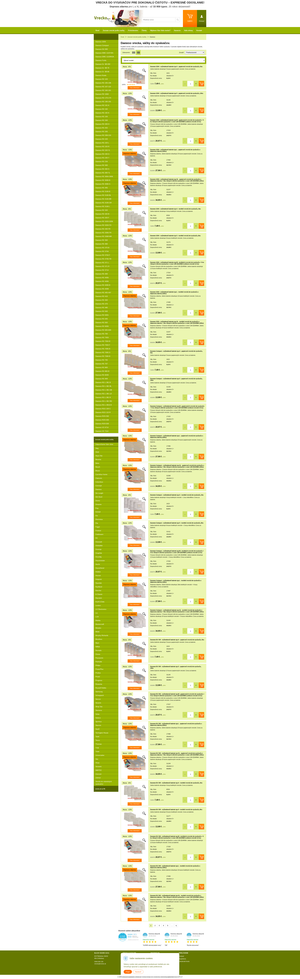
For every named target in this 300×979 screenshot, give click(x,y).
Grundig (98, 557)
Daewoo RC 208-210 (103, 135)
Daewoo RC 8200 (102, 375)
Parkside (99, 662)
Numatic (99, 650)
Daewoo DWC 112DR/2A (105, 57)
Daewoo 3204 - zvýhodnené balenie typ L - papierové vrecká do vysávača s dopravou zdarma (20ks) (175, 150)
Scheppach (100, 695)
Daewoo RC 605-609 (103, 330)
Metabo (98, 628)
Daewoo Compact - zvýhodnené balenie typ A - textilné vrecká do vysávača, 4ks (177, 495)
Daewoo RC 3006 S (103, 184)
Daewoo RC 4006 (102, 281)
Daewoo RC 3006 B (103, 180)
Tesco (98, 740)
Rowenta (99, 684)
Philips (98, 665)
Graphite (99, 553)
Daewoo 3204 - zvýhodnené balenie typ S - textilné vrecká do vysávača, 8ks (175, 235)
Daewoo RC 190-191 (103, 102)
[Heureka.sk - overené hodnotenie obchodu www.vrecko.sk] (129, 940)
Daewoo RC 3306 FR (103, 233)
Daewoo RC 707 (102, 364)
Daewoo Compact (102, 45)
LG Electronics (101, 609)
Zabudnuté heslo (184, 961)
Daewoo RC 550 (102, 322)
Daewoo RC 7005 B (103, 349)
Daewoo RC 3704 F (103, 255)
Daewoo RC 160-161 (103, 90)
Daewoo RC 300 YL (103, 173)
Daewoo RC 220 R (102, 146)
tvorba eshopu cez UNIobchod (151, 977)
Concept (99, 486)
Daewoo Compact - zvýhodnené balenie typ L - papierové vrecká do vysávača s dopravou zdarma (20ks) (176, 436)
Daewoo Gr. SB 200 (103, 64)
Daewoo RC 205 (102, 131)
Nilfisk (98, 647)
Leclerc (98, 605)
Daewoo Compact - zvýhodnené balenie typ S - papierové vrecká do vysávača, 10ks (176, 379)
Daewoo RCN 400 (102, 420)
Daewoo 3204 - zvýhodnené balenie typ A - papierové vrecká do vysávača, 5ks (176, 66)
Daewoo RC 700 (102, 334)
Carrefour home (101, 474)
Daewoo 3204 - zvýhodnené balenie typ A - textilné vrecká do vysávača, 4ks (175, 209)
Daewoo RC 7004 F (103, 345)
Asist (97, 452)
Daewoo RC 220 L (102, 143)
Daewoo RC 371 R (102, 266)
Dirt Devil (99, 497)
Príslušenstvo (133, 30)
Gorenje (98, 549)
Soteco (98, 718)
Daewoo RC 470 (102, 304)
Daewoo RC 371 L (102, 263)
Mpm (97, 643)
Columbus (99, 482)
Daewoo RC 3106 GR (104, 203)
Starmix (98, 725)
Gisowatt (99, 542)
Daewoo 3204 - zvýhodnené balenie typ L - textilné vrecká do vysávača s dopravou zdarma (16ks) (174, 292)
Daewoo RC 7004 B (103, 341)
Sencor (98, 699)
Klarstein (99, 598)
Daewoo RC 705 (102, 360)
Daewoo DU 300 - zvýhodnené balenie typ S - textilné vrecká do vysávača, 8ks (176, 809)
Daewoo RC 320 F (102, 218)
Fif (96, 538)
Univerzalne (100, 755)
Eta (97, 523)
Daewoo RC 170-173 (103, 98)
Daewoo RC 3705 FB (103, 259)
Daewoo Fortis (101, 60)
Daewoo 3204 (101, 42)
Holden (98, 572)
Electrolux (99, 519)
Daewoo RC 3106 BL (103, 195)
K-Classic (99, 594)
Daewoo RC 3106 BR (103, 199)
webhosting (164, 977)
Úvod (122, 37)
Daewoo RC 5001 (102, 315)
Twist (97, 751)
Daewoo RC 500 (102, 311)
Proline (98, 673)
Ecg (97, 508)
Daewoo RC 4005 (102, 278)
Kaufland (99, 587)
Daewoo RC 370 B (102, 248)
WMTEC (99, 770)
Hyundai (99, 583)
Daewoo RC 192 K (102, 113)
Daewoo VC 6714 (102, 427)
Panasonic (99, 658)
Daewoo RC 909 (102, 379)
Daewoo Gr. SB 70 (102, 68)
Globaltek (99, 545)
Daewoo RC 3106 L (103, 206)
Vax (97, 759)
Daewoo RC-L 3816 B (104, 405)
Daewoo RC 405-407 (103, 292)
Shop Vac (99, 707)
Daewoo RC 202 (102, 128)
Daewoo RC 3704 (102, 251)
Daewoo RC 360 (102, 244)
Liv (97, 613)
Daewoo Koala (101, 75)
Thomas (99, 744)
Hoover (98, 575)
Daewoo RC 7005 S (103, 352)
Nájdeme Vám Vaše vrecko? (160, 30)
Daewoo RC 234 (102, 161)
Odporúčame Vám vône (104, 444)
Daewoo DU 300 (102, 49)
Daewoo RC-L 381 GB (104, 390)
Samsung (99, 692)
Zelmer (98, 778)
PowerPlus (99, 669)
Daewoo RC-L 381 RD (104, 401)
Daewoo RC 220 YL (103, 150)
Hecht (98, 564)
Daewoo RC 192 (102, 109)
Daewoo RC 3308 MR (104, 236)
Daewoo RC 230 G (102, 154)
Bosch (98, 467)
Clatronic (99, 478)
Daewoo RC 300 (102, 165)
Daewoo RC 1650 (102, 94)
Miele (97, 632)
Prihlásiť (181, 956)
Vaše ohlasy (188, 30)
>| (176, 925)
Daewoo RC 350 (102, 240)
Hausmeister (100, 560)
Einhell (98, 512)
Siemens (99, 710)
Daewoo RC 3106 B (103, 191)
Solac (98, 714)
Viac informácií (134, 88)
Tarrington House (102, 733)
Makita (98, 620)
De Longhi (99, 493)
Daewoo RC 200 (102, 120)
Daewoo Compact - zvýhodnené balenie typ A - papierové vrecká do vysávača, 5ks (176, 352)
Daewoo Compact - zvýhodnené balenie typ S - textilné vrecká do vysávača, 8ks (176, 523)
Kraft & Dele (100, 602)
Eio (97, 516)
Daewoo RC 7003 (102, 337)
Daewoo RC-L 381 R (103, 397)
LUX (97, 617)
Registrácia (182, 959)
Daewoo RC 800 (102, 367)
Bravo (98, 471)
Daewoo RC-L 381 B (103, 382)
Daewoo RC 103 (102, 79)
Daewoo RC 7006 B (103, 356)
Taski (97, 736)
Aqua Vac (99, 456)
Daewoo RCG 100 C (103, 409)
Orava (98, 654)
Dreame (98, 504)
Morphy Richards (102, 635)
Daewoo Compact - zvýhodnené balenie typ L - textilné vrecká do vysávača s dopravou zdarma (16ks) (175, 581)
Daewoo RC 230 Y (102, 158)
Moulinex (99, 639)
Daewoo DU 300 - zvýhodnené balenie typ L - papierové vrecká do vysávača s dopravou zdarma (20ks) (176, 724)
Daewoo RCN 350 (102, 416)
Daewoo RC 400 (102, 274)
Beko (97, 463)
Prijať (128, 972)
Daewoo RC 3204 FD (103, 225)
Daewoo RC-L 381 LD (104, 394)
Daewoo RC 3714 (102, 270)
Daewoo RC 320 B (102, 214)
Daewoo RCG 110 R (103, 412)
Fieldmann (99, 534)
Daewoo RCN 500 (102, 424)
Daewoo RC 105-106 (103, 83)
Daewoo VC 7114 (102, 431)
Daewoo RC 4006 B (103, 285)
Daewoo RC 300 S (102, 169)
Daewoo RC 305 (102, 188)
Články (144, 30)
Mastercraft (100, 624)
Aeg (97, 448)
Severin (98, 703)
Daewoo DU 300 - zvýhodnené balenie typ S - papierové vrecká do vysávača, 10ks (175, 667)
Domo (98, 501)
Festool (98, 531)
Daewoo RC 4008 (102, 289)
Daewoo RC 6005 (102, 326)
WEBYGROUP (178, 977)
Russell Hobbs (101, 688)
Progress (99, 680)
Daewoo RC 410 (102, 296)
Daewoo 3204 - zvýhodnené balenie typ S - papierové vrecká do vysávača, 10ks (176, 93)
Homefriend (100, 568)
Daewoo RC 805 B (102, 371)
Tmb (97, 748)
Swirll (97, 729)
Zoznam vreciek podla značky (137, 37)
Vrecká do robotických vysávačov (104, 783)
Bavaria (98, 459)
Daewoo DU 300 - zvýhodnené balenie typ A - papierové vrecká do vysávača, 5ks (177, 640)
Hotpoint (99, 579)
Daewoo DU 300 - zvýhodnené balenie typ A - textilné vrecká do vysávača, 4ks (176, 783)
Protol (98, 677)
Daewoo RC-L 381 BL (104, 386)
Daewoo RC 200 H (102, 124)
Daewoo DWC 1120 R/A (104, 53)
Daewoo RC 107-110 (103, 87)
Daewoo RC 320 (102, 210)
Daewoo (99, 489)
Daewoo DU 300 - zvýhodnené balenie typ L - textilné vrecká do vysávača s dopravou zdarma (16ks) (175, 866)
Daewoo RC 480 (102, 307)
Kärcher (98, 590)
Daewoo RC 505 (102, 319)
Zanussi (98, 774)
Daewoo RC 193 (102, 116)
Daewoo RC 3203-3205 (104, 221)
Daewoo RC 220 (102, 139)
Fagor (98, 527)
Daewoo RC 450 (102, 300)
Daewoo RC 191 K (102, 105)
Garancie (177, 30)
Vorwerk (98, 766)
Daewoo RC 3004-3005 (104, 176)
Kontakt (199, 30)
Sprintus (99, 721)
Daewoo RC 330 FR (103, 229)
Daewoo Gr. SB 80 (102, 72)
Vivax (97, 763)
